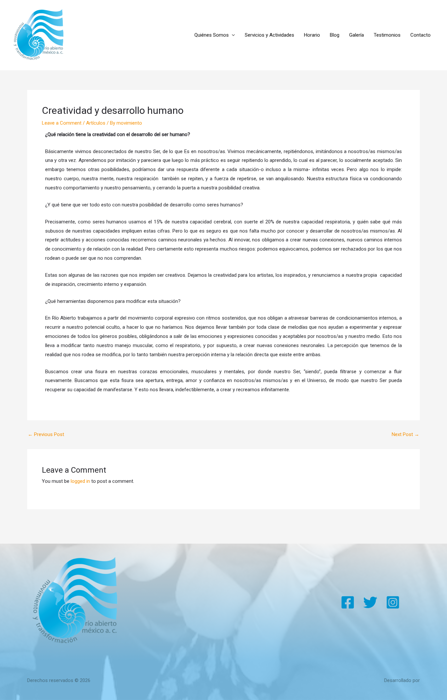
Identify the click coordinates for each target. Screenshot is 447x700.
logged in (80, 481)
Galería (356, 35)
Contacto (420, 35)
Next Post (405, 434)
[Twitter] (370, 602)
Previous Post (46, 434)
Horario (312, 35)
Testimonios (387, 35)
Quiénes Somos (211, 35)
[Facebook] (348, 602)
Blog (334, 35)
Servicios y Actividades (269, 35)
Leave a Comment (61, 123)
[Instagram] (393, 602)
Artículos (95, 123)
